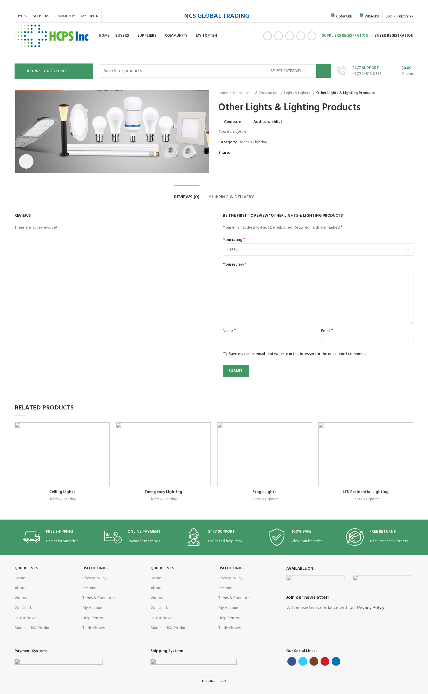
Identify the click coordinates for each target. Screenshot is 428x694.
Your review (235, 265)
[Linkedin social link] (311, 35)
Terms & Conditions (99, 598)
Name (229, 331)
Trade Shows (93, 628)
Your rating (234, 240)
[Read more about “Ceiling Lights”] (105, 444)
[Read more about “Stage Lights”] (308, 444)
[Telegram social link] (262, 153)
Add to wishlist (267, 122)
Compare (232, 122)
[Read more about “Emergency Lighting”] (206, 444)
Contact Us (24, 608)
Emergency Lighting (163, 492)
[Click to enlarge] (26, 161)
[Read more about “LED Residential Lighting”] (409, 444)
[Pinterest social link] (300, 35)
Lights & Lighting (298, 93)
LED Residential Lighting (366, 492)
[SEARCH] (323, 71)
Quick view (91, 458)
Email (327, 331)
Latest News (25, 618)
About (20, 588)
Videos (21, 598)
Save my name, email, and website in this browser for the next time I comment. (297, 354)
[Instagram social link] (289, 35)
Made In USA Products (34, 628)
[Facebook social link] (267, 35)
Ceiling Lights (62, 492)
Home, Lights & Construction (256, 93)
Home (223, 93)
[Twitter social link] (278, 35)
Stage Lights (264, 492)
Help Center (92, 618)
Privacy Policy (94, 578)
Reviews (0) (186, 197)
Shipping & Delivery (231, 197)
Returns (88, 588)
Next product (410, 93)
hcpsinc (240, 131)
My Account (93, 608)
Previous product (399, 93)
